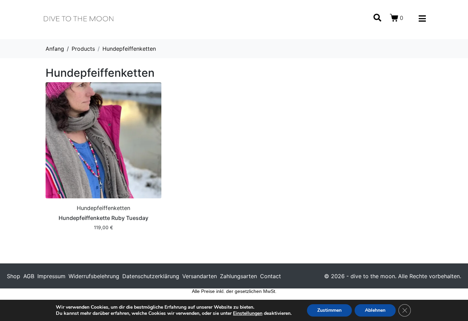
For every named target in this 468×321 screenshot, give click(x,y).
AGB (28, 276)
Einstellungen (247, 313)
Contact (270, 276)
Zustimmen (329, 310)
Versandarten (199, 276)
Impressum (51, 276)
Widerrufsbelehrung (94, 276)
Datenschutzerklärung (150, 276)
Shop (13, 276)
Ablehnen (375, 310)
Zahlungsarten (238, 276)
